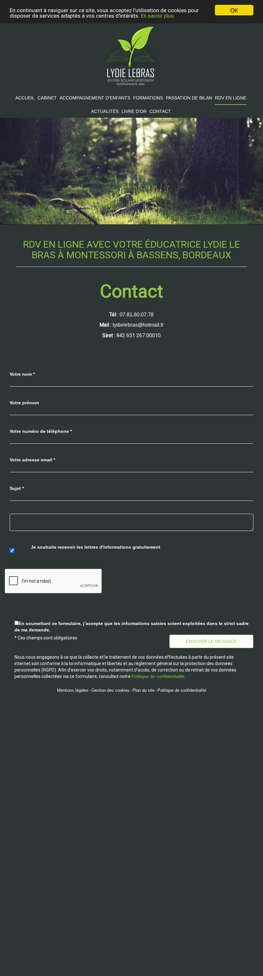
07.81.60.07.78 (137, 314)
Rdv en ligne (230, 97)
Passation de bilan (189, 97)
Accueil (25, 97)
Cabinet (47, 97)
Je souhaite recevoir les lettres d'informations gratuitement (95, 547)
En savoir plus (157, 16)
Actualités (105, 111)
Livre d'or (134, 111)
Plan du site (143, 690)
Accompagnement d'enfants (95, 97)
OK (234, 10)
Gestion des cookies (110, 690)
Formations (148, 97)
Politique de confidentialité (181, 690)
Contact (160, 111)
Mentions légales (73, 690)
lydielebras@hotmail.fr (138, 325)
